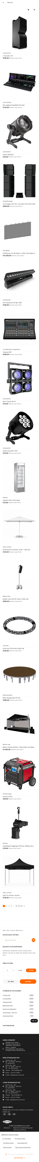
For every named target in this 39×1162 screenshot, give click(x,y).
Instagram (14, 1114)
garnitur (5, 953)
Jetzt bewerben (19, 1158)
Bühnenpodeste (7, 695)
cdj (9, 953)
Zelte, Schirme (7, 547)
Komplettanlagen (8, 201)
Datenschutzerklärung (20, 1130)
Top (33, 1020)
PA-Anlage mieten (20, 1138)
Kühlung (5, 497)
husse (30, 953)
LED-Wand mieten (8, 1143)
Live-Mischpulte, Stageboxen (11, 349)
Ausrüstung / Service (10, 1013)
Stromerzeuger (7, 794)
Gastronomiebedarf (9, 1009)
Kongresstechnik (22, 1143)
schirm (20, 950)
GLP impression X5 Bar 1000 (12, 303)
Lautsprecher (7, 53)
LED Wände (6, 250)
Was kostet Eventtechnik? (23, 1147)
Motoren (5, 843)
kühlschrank (6, 950)
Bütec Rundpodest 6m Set (11, 698)
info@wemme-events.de (17, 1075)
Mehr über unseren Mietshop (12, 930)
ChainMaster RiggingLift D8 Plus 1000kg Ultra (18, 846)
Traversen (6, 645)
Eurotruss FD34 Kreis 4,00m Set (13, 648)
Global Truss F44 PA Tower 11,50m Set (15, 599)
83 (16, 906)
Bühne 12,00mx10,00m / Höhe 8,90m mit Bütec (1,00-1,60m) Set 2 (19, 747)
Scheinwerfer (7, 151)
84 (19, 906)
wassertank (14, 950)
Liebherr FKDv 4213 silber (11, 500)
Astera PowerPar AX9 (10, 451)
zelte (29, 950)
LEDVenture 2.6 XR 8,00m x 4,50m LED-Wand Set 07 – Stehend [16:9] (19, 253)
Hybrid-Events (7, 1147)
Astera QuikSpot (8, 154)
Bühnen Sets (6, 596)
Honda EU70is (7, 796)
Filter (31, 970)
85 (21, 906)
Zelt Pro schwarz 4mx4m (11, 895)
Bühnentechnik (8, 1006)
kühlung (25, 950)
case (33, 953)
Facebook (4, 1114)
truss (4, 955)
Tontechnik (6, 995)
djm (12, 953)
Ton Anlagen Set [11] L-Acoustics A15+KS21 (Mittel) (19, 204)
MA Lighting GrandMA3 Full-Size (13, 105)
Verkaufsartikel (8, 1016)
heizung (25, 953)
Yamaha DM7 (7, 352)
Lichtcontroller (7, 102)
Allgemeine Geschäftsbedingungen (23, 1128)
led (21, 953)
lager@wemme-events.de (17, 1099)
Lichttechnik (7, 999)
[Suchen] (33, 940)
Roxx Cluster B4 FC (9, 401)
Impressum (7, 1128)
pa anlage (16, 953)
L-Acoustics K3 (8, 56)
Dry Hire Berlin (7, 1138)
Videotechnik (7, 1002)
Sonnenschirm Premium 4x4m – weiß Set (16, 550)
